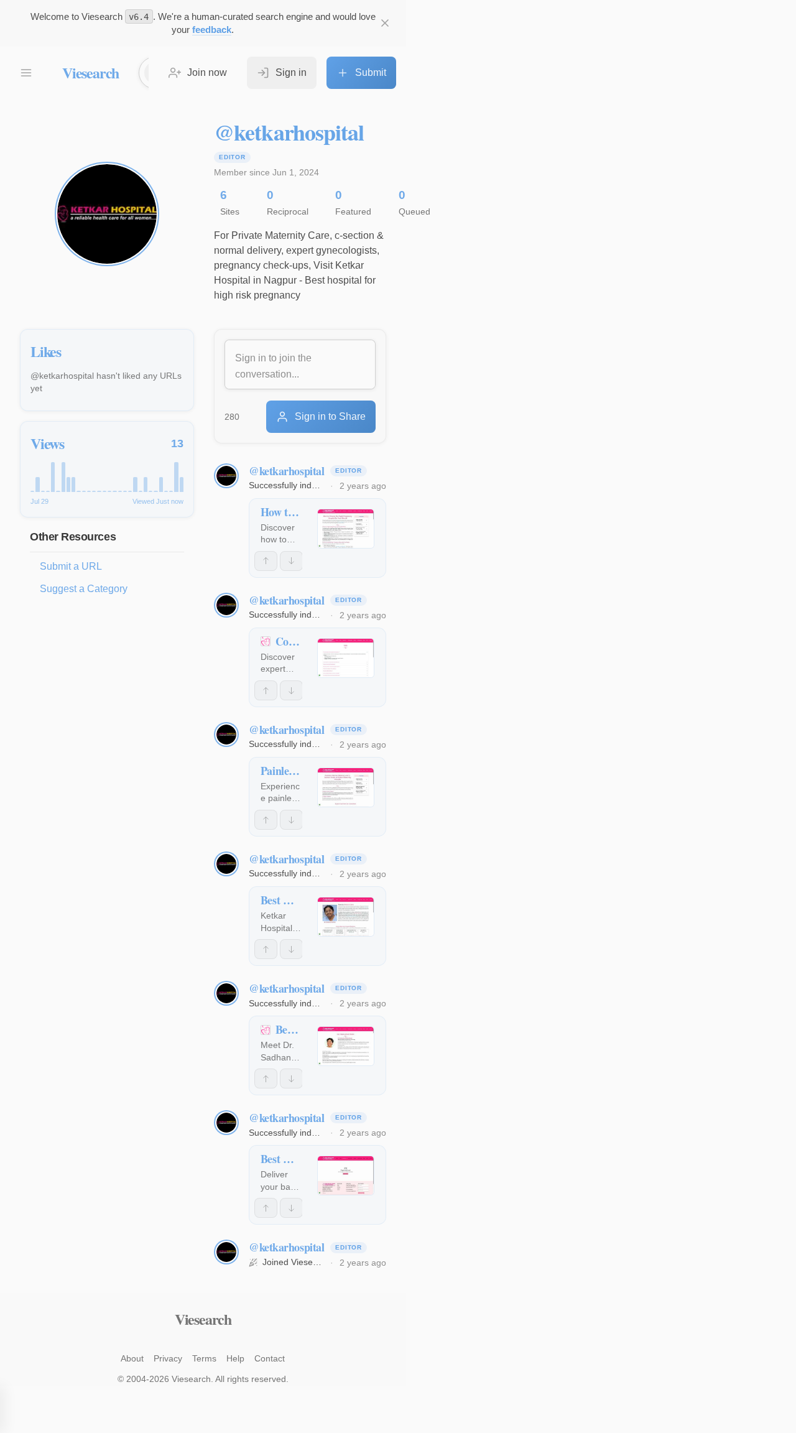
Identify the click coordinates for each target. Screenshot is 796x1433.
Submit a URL (71, 566)
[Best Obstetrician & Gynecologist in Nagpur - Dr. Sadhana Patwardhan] (345, 1046)
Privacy (168, 1358)
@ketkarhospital (286, 470)
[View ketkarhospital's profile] (226, 475)
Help (235, 1358)
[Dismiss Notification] (385, 23)
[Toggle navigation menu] (26, 73)
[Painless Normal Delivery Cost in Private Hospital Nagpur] (345, 787)
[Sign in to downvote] (291, 561)
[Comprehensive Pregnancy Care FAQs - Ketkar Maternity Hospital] (345, 658)
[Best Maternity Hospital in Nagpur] (345, 917)
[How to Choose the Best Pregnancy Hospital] (345, 529)
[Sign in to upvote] (265, 561)
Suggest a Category (83, 588)
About (132, 1358)
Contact (269, 1358)
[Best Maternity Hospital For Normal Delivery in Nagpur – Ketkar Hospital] (345, 1175)
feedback (211, 29)
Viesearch (90, 72)
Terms (204, 1358)
